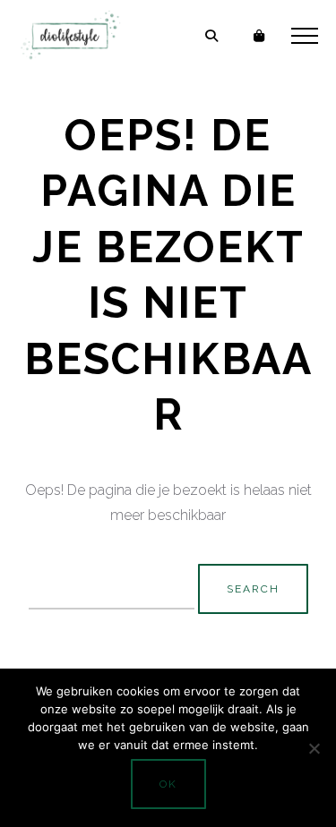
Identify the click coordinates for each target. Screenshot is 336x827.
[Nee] (314, 748)
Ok (168, 784)
